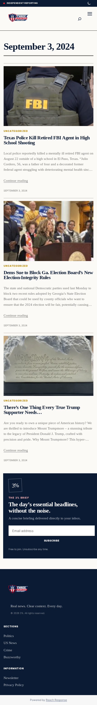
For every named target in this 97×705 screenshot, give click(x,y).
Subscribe (52, 540)
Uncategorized (16, 131)
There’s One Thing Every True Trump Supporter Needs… (42, 410)
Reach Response (56, 700)
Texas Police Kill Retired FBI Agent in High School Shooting (47, 140)
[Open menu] (90, 18)
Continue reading (16, 180)
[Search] (79, 18)
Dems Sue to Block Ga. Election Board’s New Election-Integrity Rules (48, 275)
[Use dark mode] (89, 3)
